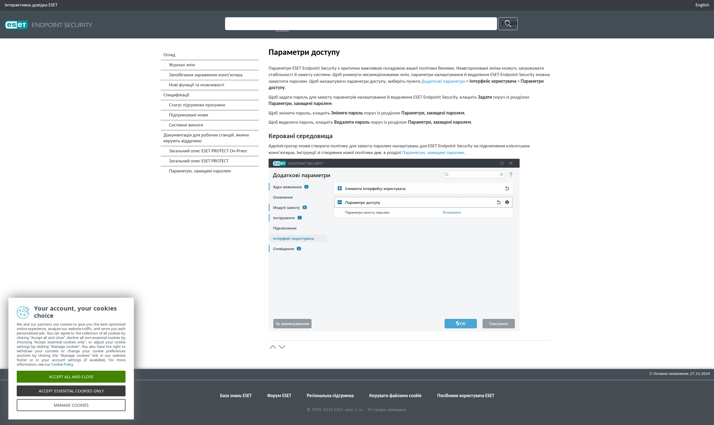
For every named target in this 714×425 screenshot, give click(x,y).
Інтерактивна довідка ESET (31, 5)
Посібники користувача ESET (465, 396)
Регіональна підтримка (330, 396)
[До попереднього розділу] (273, 347)
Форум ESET (279, 396)
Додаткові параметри (443, 81)
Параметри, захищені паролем (433, 152)
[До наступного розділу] (282, 347)
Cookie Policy (62, 364)
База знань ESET (236, 396)
